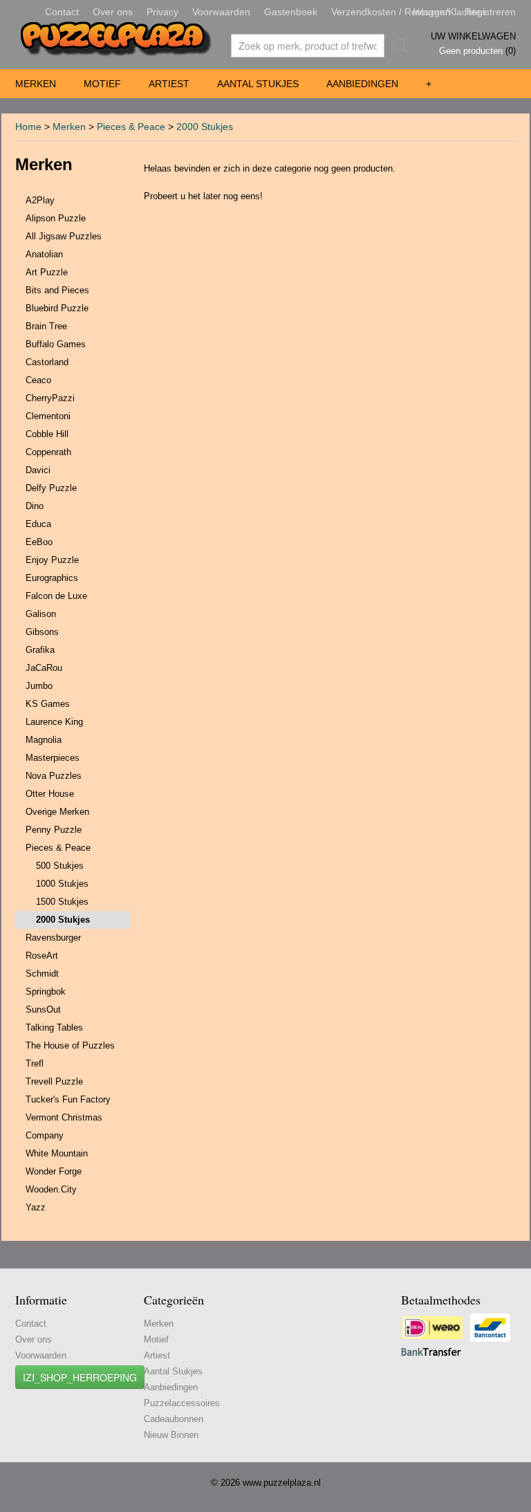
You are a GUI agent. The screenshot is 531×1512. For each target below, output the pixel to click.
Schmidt (42, 973)
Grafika (40, 650)
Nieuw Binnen (171, 1435)
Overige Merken (57, 811)
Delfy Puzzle (51, 488)
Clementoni (48, 416)
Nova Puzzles (54, 776)
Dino (35, 506)
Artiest (169, 83)
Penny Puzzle (54, 829)
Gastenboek (290, 11)
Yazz (36, 1207)
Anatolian (44, 254)
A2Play (40, 200)
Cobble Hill (47, 434)
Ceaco (38, 380)
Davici (38, 470)
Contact (62, 11)
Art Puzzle (47, 272)
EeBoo (39, 542)
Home (28, 126)
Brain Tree (46, 326)
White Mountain (57, 1153)
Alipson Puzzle (56, 218)
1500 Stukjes (62, 901)
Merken (35, 83)
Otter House (50, 794)
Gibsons (42, 632)
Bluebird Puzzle (57, 308)
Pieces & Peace (131, 126)
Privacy (162, 11)
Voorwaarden (221, 11)
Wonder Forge (54, 1171)
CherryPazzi (50, 398)
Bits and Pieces (57, 290)
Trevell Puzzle (54, 1081)
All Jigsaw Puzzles (64, 236)
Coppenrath (48, 452)
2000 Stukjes (204, 126)
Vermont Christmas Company (64, 1126)
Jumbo (39, 686)
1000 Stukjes (62, 883)
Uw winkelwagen (473, 36)
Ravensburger (53, 937)
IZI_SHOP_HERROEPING (80, 1377)
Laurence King (54, 722)
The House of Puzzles (70, 1045)
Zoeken (397, 45)
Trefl (35, 1063)
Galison (41, 614)
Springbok (46, 991)
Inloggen (432, 11)
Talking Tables (54, 1027)
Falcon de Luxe (56, 596)
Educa (38, 524)
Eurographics (52, 578)
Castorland (47, 362)
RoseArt (42, 955)
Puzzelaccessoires (182, 1403)
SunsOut (43, 1009)
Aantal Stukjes (258, 83)
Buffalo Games (56, 344)
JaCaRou (44, 668)
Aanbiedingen (362, 83)
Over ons (113, 11)
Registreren (490, 11)
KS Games (48, 704)
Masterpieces (53, 758)
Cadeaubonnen (173, 1419)
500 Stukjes (60, 865)
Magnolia (44, 740)
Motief (102, 83)
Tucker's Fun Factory (68, 1099)
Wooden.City (51, 1189)
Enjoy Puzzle (52, 560)
